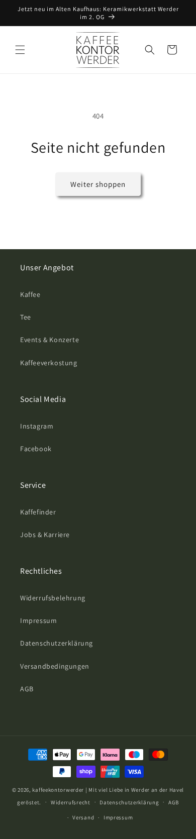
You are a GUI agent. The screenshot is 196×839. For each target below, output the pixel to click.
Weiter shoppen (98, 184)
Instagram (36, 426)
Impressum (38, 620)
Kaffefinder (38, 511)
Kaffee (30, 294)
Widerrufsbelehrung (52, 597)
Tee (25, 317)
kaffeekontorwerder (58, 789)
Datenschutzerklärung (56, 643)
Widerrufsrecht (70, 802)
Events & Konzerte (49, 339)
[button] (20, 50)
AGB (27, 688)
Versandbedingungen (54, 666)
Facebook (36, 448)
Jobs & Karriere (45, 534)
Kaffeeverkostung (48, 362)
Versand (83, 817)
